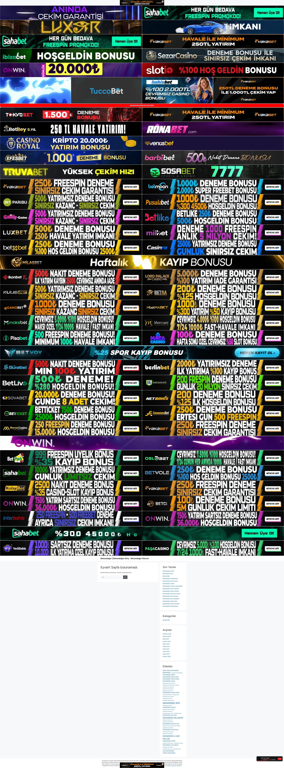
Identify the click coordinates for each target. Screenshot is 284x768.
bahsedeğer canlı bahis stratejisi (169, 683)
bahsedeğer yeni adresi (170, 745)
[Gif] (142, 262)
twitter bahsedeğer (169, 753)
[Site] (71, 186)
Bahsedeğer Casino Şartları (171, 591)
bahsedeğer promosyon (171, 729)
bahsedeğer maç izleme (173, 717)
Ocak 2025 (166, 649)
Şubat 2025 (166, 646)
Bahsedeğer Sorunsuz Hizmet (171, 593)
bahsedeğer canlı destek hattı (168, 686)
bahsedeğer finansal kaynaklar (168, 700)
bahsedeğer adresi (169, 674)
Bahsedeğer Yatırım (168, 583)
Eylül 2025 (166, 639)
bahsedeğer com (176, 694)
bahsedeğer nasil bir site (171, 723)
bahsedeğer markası (178, 713)
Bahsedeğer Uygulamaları (170, 578)
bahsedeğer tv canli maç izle (171, 737)
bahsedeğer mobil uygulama (168, 721)
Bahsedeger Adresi (168, 571)
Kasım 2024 (166, 654)
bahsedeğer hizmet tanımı (167, 711)
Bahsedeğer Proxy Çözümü (171, 588)
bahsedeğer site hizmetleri (168, 733)
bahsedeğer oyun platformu (168, 727)
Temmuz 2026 (167, 634)
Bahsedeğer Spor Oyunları (170, 596)
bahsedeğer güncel (169, 707)
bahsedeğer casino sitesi (171, 692)
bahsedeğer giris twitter (167, 705)
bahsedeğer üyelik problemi (168, 747)
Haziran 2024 (167, 656)
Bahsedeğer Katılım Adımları (171, 603)
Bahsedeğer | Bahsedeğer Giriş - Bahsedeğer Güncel (125, 558)
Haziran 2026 (167, 636)
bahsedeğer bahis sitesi (171, 677)
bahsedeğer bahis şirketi (171, 679)
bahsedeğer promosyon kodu (168, 731)
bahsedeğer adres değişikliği (177, 672)
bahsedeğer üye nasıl (177, 748)
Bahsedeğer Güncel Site (170, 601)
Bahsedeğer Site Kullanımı (170, 606)
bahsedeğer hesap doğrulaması (169, 709)
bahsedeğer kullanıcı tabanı (168, 713)
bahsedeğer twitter (169, 741)
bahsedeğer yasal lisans (178, 743)
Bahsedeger (166, 576)
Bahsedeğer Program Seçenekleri (173, 586)
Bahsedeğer (166, 620)
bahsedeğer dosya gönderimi (168, 696)
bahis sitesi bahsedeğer (171, 670)
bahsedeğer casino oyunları (168, 690)
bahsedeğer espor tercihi (167, 698)
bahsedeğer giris (171, 702)
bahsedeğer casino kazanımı (168, 688)
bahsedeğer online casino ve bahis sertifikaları (171, 725)
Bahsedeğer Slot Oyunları (170, 581)
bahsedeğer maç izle (170, 715)
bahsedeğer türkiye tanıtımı (168, 743)
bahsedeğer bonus (169, 681)
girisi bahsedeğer (168, 751)
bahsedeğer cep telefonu (167, 694)
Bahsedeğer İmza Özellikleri (171, 598)
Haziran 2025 (167, 641)
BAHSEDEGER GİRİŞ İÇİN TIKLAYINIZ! (142, 105)
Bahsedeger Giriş (168, 573)
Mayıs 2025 (166, 644)
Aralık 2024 (166, 651)
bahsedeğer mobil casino (167, 719)
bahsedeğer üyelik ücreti (167, 748)
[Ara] (125, 577)
